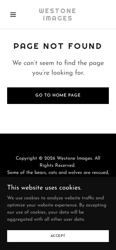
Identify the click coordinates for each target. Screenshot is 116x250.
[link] (58, 19)
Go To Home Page (57, 95)
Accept (58, 236)
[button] (14, 14)
